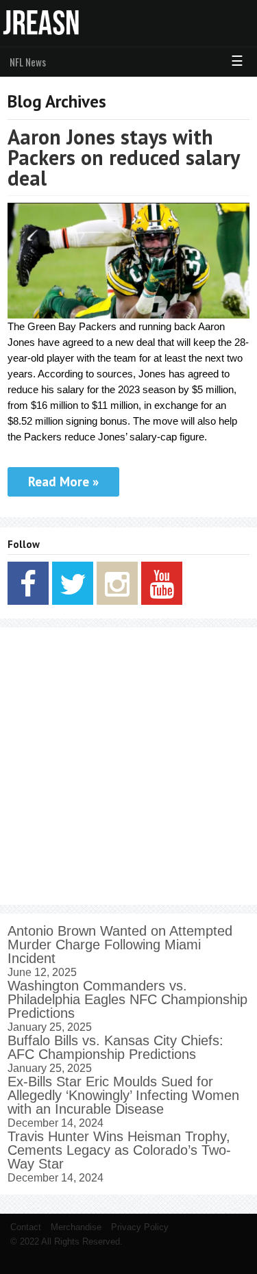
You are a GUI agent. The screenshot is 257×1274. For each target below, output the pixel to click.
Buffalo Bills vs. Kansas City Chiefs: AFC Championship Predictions (115, 1047)
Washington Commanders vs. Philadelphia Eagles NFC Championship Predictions (127, 999)
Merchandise (76, 1227)
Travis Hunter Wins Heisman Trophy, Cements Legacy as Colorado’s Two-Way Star (119, 1150)
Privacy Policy (140, 1227)
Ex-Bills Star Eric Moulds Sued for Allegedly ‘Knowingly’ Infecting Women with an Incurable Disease (123, 1095)
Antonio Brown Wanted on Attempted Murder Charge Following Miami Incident (120, 944)
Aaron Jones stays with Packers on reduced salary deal (123, 157)
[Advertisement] (128, 766)
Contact (25, 1227)
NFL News (28, 61)
